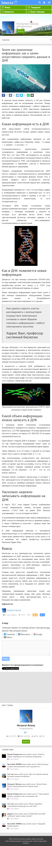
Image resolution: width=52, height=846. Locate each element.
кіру (48, 627)
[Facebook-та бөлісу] (3, 95)
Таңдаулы (35, 7)
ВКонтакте (25, 634)
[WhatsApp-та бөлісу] (28, 95)
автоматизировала (22, 301)
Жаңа (7, 7)
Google (39, 634)
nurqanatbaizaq (26, 728)
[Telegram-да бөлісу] (17, 95)
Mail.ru (9, 637)
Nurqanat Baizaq (14, 610)
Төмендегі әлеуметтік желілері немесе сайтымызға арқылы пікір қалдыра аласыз (26, 629)
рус (15, 3)
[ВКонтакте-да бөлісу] (10, 95)
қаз (15, 1)
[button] (42, 614)
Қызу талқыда (37, 11)
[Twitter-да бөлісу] (21, 95)
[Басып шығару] (32, 95)
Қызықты (9, 11)
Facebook (11, 634)
